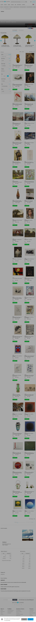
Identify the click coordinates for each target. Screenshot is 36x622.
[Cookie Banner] (18, 619)
